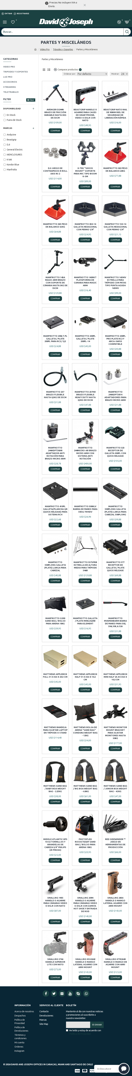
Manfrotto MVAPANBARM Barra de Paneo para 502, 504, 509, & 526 (115, 622)
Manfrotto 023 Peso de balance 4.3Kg (55, 225)
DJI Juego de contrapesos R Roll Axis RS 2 (55, 171)
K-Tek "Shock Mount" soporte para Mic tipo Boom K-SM (85, 172)
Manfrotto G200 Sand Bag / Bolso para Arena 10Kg (55, 621)
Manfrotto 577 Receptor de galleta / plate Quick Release (115, 566)
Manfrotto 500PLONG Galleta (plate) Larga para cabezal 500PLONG (115, 510)
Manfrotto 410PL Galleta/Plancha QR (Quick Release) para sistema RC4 (55, 510)
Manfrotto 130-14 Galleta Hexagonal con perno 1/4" (115, 227)
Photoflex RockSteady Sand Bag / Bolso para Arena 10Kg (85, 843)
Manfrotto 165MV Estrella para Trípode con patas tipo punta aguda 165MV (115, 282)
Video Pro (45, 49)
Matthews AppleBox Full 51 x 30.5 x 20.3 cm (55, 675)
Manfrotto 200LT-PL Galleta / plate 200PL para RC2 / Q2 (55, 339)
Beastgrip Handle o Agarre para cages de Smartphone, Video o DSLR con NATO (85, 115)
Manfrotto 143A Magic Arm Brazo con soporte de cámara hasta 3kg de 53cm (55, 282)
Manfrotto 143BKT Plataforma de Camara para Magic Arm (85, 281)
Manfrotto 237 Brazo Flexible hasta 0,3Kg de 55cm (55, 394)
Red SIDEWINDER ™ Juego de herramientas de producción (115, 843)
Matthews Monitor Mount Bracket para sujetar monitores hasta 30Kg (115, 732)
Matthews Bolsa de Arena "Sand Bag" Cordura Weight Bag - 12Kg (85, 731)
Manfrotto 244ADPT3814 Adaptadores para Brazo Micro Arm (115, 396)
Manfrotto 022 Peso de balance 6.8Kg (115, 169)
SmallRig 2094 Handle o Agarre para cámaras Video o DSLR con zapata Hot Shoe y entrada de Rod (85, 904)
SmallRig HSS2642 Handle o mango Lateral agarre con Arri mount (85, 963)
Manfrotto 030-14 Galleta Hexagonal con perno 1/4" (85, 227)
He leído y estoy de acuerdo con (85, 1032)
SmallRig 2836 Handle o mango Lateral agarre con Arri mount (115, 902)
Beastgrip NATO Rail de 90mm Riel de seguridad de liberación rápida (115, 113)
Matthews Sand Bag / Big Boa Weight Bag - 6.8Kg (85, 788)
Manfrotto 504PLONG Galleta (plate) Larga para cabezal (55, 566)
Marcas (7, 128)
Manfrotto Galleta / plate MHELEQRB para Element (85, 621)
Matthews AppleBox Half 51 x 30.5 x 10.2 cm (85, 677)
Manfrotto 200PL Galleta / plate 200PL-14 (85, 339)
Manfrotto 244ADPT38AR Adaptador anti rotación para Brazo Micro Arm (55, 453)
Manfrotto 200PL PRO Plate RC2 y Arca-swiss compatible (115, 340)
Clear (31, 100)
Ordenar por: (70, 74)
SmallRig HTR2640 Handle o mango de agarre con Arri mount (115, 963)
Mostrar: (115, 74)
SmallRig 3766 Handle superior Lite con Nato (55, 962)
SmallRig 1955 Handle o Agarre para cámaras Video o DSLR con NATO (55, 902)
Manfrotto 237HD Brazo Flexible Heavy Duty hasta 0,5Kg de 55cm (85, 396)
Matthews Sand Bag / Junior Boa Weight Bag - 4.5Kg (115, 788)
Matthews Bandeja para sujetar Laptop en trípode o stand (55, 730)
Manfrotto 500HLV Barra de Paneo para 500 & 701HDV (85, 509)
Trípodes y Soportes (63, 49)
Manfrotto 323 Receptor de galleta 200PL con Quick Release (115, 452)
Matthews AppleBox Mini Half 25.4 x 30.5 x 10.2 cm (115, 677)
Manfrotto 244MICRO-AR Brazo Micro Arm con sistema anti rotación (85, 453)
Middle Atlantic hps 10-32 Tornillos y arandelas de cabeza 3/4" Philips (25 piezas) (55, 844)
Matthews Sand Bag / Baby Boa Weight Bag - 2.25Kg (55, 788)
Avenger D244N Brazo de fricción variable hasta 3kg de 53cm (55, 113)
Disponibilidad (12, 108)
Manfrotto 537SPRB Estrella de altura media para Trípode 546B (85, 566)
